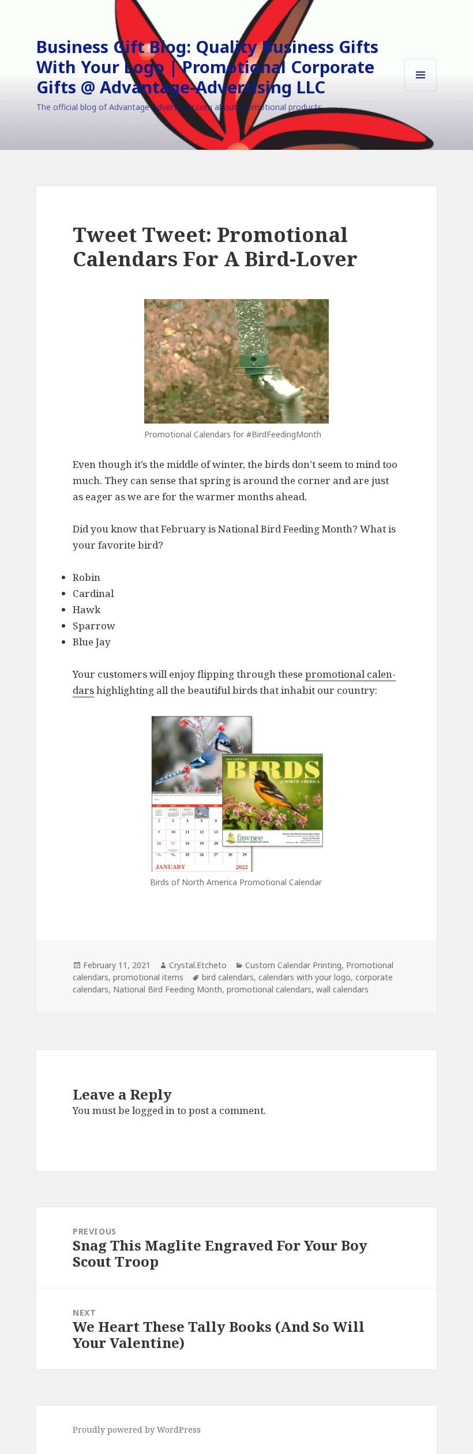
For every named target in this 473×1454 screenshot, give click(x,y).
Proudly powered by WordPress (137, 1429)
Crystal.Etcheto (198, 965)
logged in (153, 1110)
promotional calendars (269, 989)
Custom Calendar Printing (293, 965)
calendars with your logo (304, 977)
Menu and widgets (421, 90)
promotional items (148, 977)
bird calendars (228, 977)
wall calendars (342, 989)
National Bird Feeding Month (167, 989)
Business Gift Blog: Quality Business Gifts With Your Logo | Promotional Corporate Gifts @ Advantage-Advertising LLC (207, 66)
